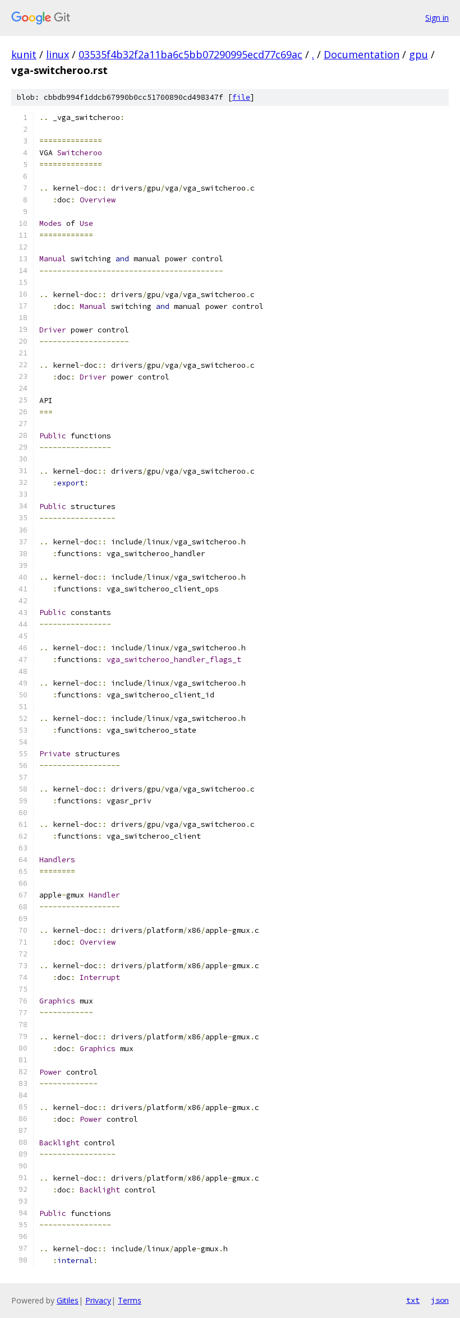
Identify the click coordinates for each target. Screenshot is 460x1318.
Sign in (437, 17)
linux (57, 54)
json (440, 1300)
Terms (129, 1300)
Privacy (98, 1300)
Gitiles (68, 1300)
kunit (23, 54)
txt (413, 1300)
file (241, 97)
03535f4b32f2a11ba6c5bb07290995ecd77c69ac (190, 54)
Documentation (361, 54)
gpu (418, 54)
